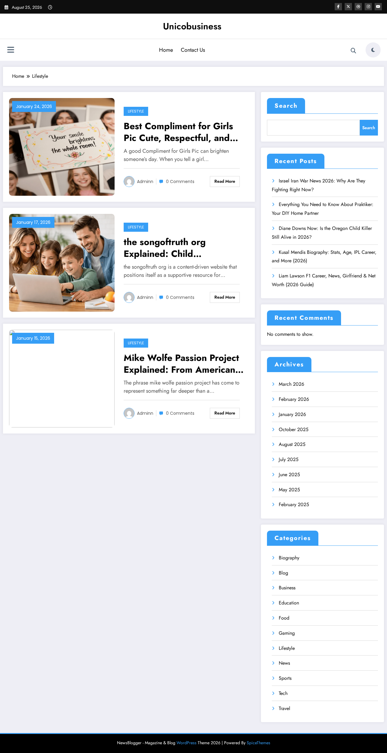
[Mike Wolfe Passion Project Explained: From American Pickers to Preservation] (62, 378)
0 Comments (180, 181)
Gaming (287, 633)
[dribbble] (358, 6)
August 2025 (292, 444)
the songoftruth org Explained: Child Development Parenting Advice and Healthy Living (179, 248)
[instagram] (368, 6)
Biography (289, 557)
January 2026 (292, 414)
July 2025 (288, 459)
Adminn (145, 181)
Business (287, 587)
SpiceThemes (258, 743)
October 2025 (293, 429)
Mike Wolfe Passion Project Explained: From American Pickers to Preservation (181, 363)
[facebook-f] (338, 6)
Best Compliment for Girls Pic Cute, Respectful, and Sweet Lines (178, 132)
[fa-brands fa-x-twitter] (348, 6)
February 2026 (294, 399)
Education (289, 602)
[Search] (353, 50)
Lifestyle (136, 111)
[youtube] (378, 6)
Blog (283, 572)
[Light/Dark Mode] (373, 49)
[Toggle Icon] (10, 50)
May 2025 (289, 489)
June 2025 (289, 474)
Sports (285, 678)
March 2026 (291, 384)
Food (284, 617)
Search (286, 105)
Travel (284, 708)
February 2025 (294, 504)
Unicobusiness (192, 26)
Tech (283, 693)
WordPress (187, 743)
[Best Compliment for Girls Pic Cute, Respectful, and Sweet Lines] (62, 146)
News (284, 663)
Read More (224, 181)
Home (166, 50)
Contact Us (193, 50)
